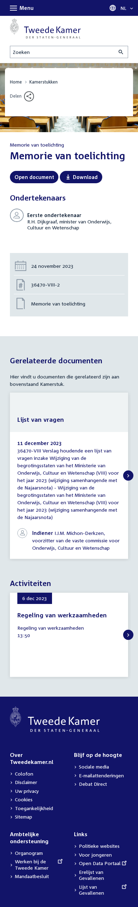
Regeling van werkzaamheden (62, 615)
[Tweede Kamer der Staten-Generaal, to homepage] (45, 28)
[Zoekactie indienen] (121, 52)
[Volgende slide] (128, 475)
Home (16, 82)
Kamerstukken (43, 82)
